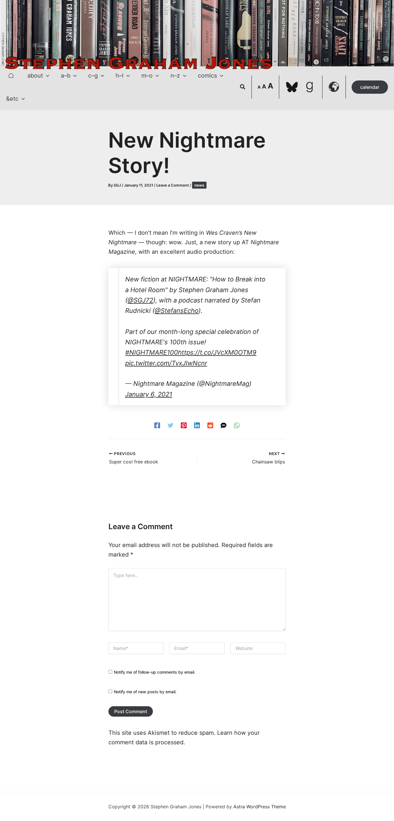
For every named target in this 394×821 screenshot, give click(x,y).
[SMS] (223, 425)
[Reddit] (210, 425)
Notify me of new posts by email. (145, 691)
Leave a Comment (172, 185)
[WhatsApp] (237, 425)
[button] (46, 75)
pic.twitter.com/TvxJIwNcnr (166, 363)
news (199, 185)
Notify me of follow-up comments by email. (154, 672)
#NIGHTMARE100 (151, 352)
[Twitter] (170, 425)
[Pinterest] (184, 425)
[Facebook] (157, 425)
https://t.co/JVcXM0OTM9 (217, 352)
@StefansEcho (176, 310)
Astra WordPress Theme (259, 806)
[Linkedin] (197, 425)
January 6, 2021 (148, 394)
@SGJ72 (140, 300)
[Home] (11, 75)
